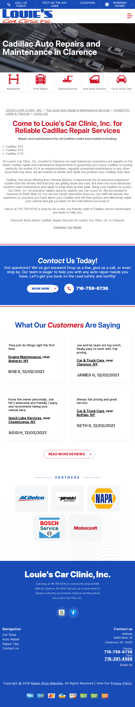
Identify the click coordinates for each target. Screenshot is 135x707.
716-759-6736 (27, 209)
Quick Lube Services (24, 418)
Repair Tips (10, 644)
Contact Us (10, 648)
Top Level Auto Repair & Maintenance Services (78, 110)
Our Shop (9, 634)
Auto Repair (11, 639)
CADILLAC (40, 114)
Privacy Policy (121, 683)
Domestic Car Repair (67, 227)
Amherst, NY (18, 361)
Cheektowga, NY (22, 422)
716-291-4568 (119, 659)
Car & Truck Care (90, 360)
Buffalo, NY (86, 415)
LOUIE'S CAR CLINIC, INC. (24, 110)
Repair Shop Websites (47, 683)
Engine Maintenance (24, 357)
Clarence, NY (87, 364)
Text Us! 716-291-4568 (55, 4)
